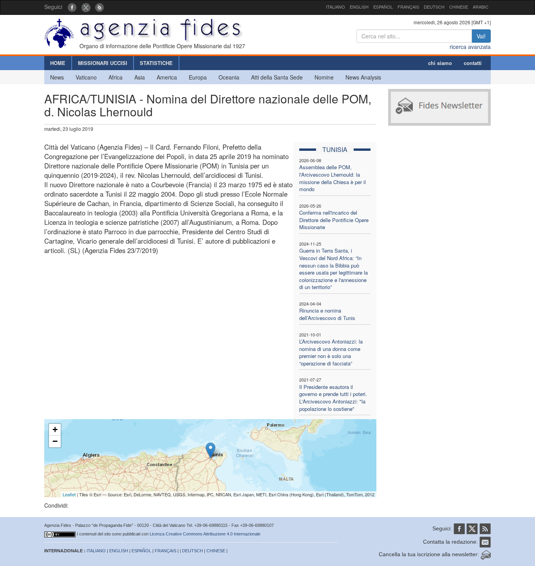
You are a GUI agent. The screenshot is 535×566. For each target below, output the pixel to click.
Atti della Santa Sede (277, 77)
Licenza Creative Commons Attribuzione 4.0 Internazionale (205, 534)
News (57, 77)
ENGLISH (359, 7)
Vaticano (86, 77)
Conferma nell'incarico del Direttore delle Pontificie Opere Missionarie (334, 220)
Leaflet (69, 494)
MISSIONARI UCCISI (102, 63)
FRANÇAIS (408, 7)
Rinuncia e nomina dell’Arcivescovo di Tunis (327, 314)
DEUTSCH (434, 7)
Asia (139, 77)
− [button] (55, 441)
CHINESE (458, 7)
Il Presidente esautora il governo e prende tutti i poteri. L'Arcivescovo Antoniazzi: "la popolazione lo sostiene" (333, 397)
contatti (473, 63)
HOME (57, 63)
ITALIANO (335, 7)
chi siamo (440, 63)
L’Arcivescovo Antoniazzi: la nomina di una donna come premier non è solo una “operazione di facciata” (331, 352)
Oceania (229, 77)
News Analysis (363, 77)
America (167, 77)
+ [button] (55, 429)
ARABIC (480, 7)
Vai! (481, 36)
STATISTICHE (156, 63)
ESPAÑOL (383, 7)
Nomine (324, 77)
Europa (198, 77)
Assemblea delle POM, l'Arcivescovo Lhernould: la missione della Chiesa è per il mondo (332, 178)
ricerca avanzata (470, 47)
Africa (115, 77)
